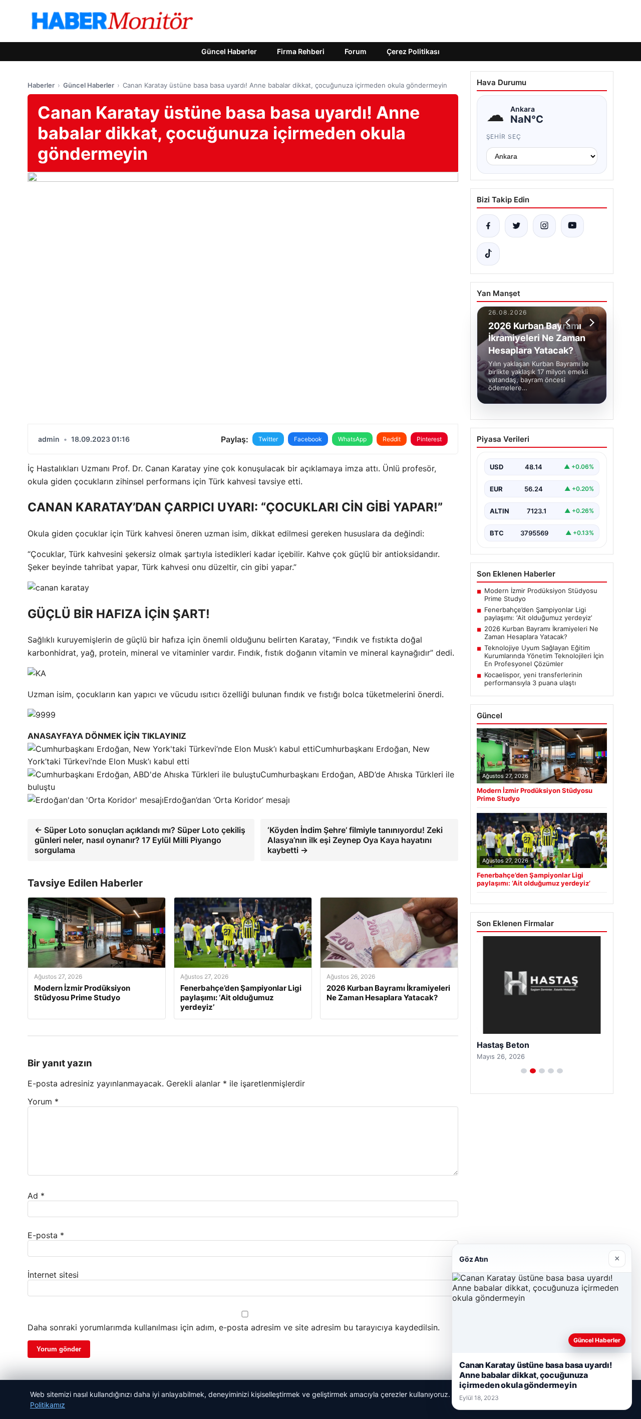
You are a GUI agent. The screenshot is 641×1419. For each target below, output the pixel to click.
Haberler (41, 85)
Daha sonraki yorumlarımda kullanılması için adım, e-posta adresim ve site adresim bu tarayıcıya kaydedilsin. (234, 1327)
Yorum (43, 1101)
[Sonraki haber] (590, 322)
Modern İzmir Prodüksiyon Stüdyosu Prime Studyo (540, 595)
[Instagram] (544, 225)
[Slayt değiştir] (524, 1070)
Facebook (308, 439)
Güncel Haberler (229, 51)
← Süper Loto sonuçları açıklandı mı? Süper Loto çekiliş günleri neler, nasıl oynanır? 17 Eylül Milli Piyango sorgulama (140, 840)
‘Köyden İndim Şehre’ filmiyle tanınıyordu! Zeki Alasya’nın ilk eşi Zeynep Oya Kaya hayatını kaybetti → (355, 840)
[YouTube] (572, 225)
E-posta (46, 1235)
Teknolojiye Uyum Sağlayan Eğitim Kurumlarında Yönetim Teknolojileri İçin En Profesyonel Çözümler (544, 656)
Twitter (268, 439)
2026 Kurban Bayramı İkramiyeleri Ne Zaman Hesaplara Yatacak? (541, 633)
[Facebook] (488, 225)
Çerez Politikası (413, 51)
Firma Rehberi (301, 51)
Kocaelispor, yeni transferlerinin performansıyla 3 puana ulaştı (533, 679)
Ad (36, 1196)
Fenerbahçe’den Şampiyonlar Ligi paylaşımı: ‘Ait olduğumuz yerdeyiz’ (538, 614)
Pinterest (429, 439)
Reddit (392, 439)
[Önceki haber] (569, 322)
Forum (356, 51)
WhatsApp (352, 439)
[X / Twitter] (516, 225)
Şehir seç (504, 136)
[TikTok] (488, 253)
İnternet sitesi (53, 1275)
